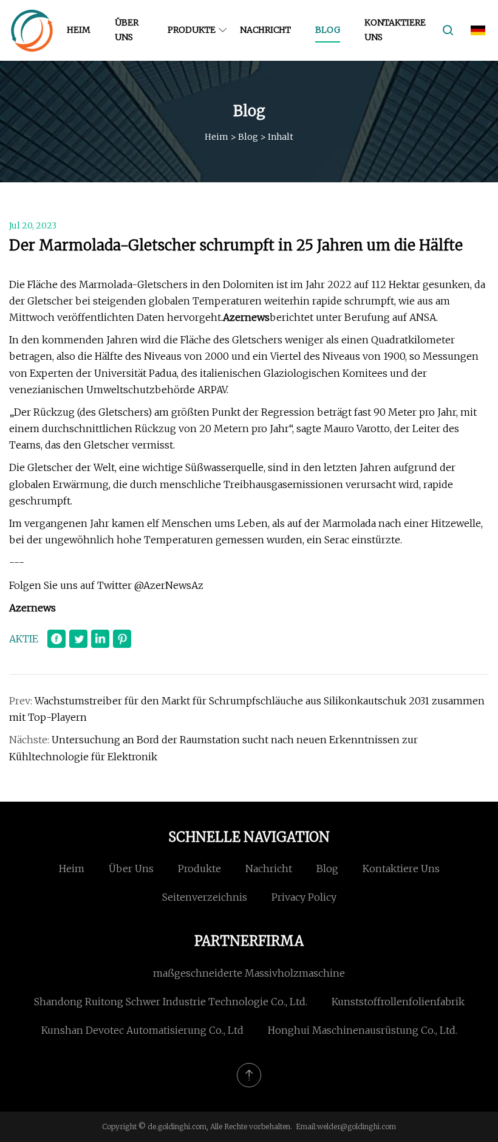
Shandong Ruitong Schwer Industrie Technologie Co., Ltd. (170, 1002)
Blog (327, 29)
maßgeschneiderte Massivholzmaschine (249, 973)
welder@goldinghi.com (356, 1126)
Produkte (192, 29)
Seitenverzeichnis (204, 897)
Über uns (126, 30)
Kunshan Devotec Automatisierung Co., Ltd (142, 1030)
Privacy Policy (303, 897)
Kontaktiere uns (395, 30)
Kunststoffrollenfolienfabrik (398, 1002)
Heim (78, 29)
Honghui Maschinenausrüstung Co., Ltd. (362, 1030)
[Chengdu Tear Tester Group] (32, 30)
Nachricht (265, 29)
